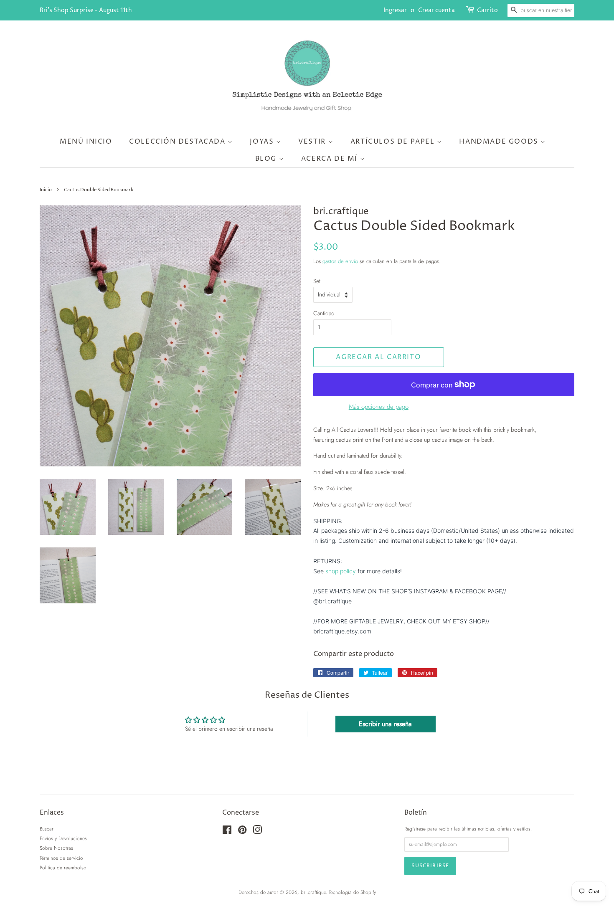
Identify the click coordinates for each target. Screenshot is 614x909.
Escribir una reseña (385, 724)
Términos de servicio (61, 857)
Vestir (313, 141)
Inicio (46, 190)
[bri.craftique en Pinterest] (242, 831)
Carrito (487, 10)
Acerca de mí (330, 158)
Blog (267, 158)
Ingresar (395, 10)
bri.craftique (313, 892)
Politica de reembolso (63, 867)
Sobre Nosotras (56, 847)
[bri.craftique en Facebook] (227, 831)
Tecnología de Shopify (352, 892)
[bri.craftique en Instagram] (257, 831)
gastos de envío (340, 261)
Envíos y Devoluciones (63, 838)
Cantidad (324, 313)
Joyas (263, 141)
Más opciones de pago (378, 406)
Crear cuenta (436, 10)
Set (316, 281)
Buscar (46, 828)
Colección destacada (178, 141)
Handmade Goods (499, 141)
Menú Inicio (86, 141)
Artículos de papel (393, 141)
